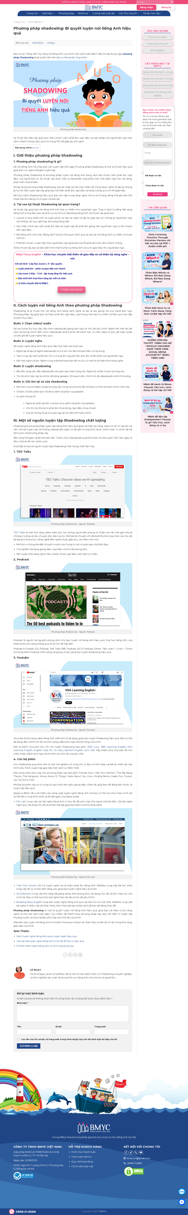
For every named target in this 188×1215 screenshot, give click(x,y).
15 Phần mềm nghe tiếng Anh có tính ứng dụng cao (45, 946)
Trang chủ (32, 13)
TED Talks (19, 532)
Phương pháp (66, 13)
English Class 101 (43, 750)
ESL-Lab (20, 801)
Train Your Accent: (26, 885)
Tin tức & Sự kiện (157, 37)
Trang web (100, 1026)
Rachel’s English (74, 750)
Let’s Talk (89, 750)
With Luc (92, 747)
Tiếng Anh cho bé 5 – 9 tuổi (157, 78)
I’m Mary (58, 750)
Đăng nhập (146, 7)
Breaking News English (29, 902)
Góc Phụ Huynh (128, 13)
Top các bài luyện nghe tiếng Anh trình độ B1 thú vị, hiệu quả (50, 941)
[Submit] (172, 2)
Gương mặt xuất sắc (103, 13)
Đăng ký (166, 7)
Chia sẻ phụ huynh (157, 43)
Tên (19, 1026)
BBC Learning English (113, 747)
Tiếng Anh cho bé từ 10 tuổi (157, 85)
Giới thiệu (47, 13)
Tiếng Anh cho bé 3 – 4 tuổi (158, 72)
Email (58, 1026)
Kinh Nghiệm (35, 22)
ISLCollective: (23, 893)
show (35, 148)
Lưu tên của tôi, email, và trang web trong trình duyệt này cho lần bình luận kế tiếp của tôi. (69, 1039)
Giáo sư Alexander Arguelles (71, 57)
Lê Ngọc (51, 43)
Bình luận (22, 1003)
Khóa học (83, 13)
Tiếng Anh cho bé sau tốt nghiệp (157, 94)
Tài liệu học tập (151, 13)
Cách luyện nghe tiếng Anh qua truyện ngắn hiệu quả (46, 936)
